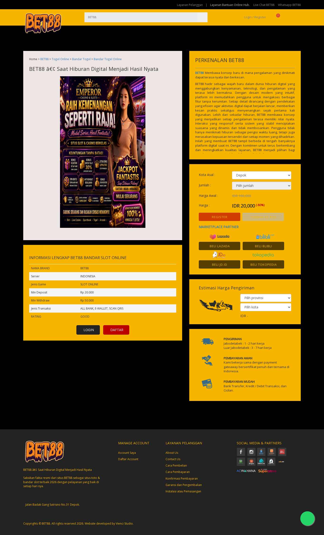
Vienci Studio (124, 524)
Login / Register (254, 17)
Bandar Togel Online (108, 59)
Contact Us (173, 459)
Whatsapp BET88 (289, 5)
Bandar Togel (81, 59)
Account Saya (127, 453)
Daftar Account (128, 459)
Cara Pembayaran (178, 472)
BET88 (44, 59)
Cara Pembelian (176, 465)
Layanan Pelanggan (190, 5)
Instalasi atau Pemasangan (183, 491)
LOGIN (88, 330)
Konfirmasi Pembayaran (182, 479)
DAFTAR (116, 330)
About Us (172, 453)
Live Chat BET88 (263, 5)
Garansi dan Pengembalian (184, 485)
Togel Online (60, 59)
